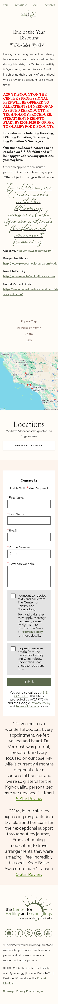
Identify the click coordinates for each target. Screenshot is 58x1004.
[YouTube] (48, 933)
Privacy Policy (33, 631)
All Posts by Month (29, 327)
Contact (50, 5)
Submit (29, 681)
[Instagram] (9, 933)
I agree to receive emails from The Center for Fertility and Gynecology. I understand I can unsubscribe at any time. (31, 658)
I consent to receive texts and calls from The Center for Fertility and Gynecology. (32, 616)
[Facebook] (19, 933)
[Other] (28, 933)
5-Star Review (29, 798)
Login (39, 991)
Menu (6, 5)
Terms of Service (27, 706)
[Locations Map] (29, 380)
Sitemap (8, 991)
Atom (29, 333)
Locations (21, 5)
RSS (29, 339)
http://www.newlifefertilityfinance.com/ (29, 276)
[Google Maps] (38, 933)
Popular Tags (29, 321)
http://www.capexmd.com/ (35, 250)
